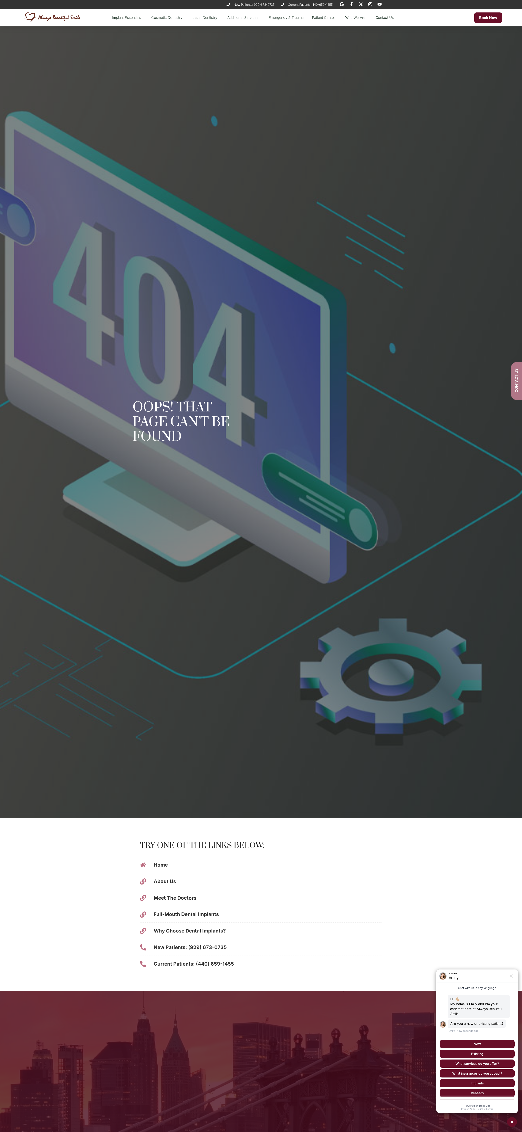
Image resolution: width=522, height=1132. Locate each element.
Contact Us (385, 18)
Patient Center (323, 18)
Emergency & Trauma (286, 18)
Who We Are (355, 18)
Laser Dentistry (204, 18)
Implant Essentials (126, 18)
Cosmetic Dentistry (166, 18)
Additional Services (243, 18)
